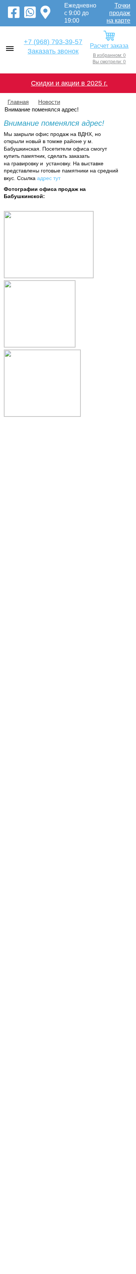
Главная (18, 102)
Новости (49, 102)
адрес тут (48, 178)
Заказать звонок (53, 51)
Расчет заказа (109, 46)
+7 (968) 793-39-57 (53, 42)
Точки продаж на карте (118, 13)
